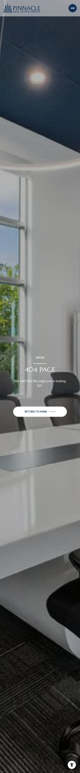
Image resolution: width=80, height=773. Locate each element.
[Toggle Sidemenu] (73, 8)
